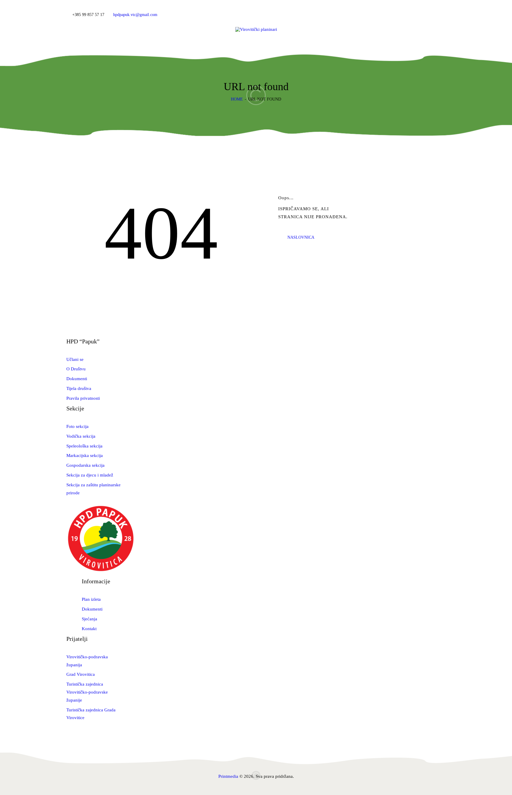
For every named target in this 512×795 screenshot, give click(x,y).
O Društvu (76, 369)
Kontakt (89, 628)
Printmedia (228, 776)
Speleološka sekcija (84, 446)
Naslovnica (300, 237)
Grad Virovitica (80, 674)
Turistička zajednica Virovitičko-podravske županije (87, 692)
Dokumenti (76, 378)
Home (237, 99)
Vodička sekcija (80, 436)
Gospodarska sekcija (85, 465)
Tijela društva (78, 388)
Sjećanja (89, 618)
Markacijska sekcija (84, 455)
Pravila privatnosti (83, 398)
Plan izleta (91, 599)
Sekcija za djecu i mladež (89, 475)
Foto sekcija (77, 426)
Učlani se (75, 359)
